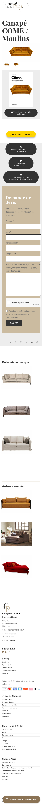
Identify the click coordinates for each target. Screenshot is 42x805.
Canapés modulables (9, 708)
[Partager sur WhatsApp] (15, 342)
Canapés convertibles (9, 705)
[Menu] (35, 4)
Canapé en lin (7, 668)
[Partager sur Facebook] (4, 342)
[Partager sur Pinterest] (21, 342)
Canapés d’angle (8, 702)
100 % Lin (5, 732)
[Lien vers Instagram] (37, 342)
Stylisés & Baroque (8, 746)
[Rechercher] (27, 4)
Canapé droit (6, 665)
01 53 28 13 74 (9, 640)
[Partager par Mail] (31, 342)
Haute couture (7, 729)
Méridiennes (6, 713)
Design (4, 741)
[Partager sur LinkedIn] (26, 342)
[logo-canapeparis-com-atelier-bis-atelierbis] (12, 4)
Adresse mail (12, 243)
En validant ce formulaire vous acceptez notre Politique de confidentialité (20, 314)
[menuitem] (27, 4)
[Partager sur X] (10, 342)
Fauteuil (5, 673)
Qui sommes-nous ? (9, 762)
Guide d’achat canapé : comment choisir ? (17, 768)
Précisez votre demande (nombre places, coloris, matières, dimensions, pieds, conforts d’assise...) (23, 267)
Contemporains (7, 735)
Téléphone (11, 253)
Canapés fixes (7, 699)
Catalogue (5, 662)
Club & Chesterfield (9, 749)
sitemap (5, 776)
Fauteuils (5, 711)
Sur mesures (6, 765)
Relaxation (5, 716)
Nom (8, 232)
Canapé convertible (9, 670)
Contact (5, 779)
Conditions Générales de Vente (13, 771)
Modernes (5, 738)
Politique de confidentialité (11, 774)
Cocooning (6, 743)
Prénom (10, 221)
